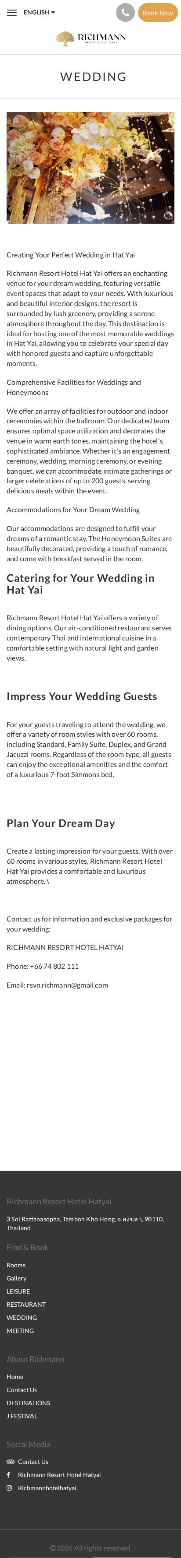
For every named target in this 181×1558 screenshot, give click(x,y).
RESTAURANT (26, 1304)
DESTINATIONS (28, 1403)
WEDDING (22, 1317)
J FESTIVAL (22, 1416)
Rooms (16, 1265)
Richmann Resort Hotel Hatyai (59, 1474)
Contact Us (22, 1389)
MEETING (20, 1330)
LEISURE (18, 1291)
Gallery (16, 1278)
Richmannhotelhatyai (47, 1487)
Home (15, 1376)
